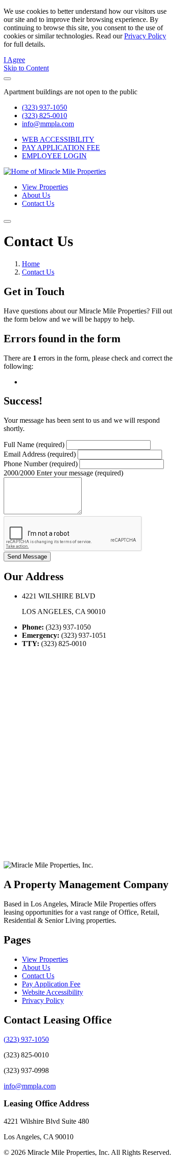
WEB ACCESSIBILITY (58, 139)
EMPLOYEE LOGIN (54, 156)
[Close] (7, 78)
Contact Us (38, 203)
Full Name (34, 444)
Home (31, 264)
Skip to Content (26, 68)
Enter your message (80, 473)
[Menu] (7, 221)
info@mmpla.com (48, 124)
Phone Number (41, 464)
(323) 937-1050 (44, 107)
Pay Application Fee (51, 984)
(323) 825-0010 (44, 115)
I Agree (14, 60)
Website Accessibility (52, 992)
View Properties (45, 187)
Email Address (40, 454)
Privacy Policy (145, 36)
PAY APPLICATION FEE (61, 147)
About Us (36, 195)
